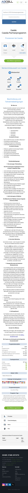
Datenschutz (18, 478)
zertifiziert (23, 397)
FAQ (16, 476)
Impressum (17, 479)
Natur (20, 397)
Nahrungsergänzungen (8, 395)
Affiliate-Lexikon (5, 471)
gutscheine (15, 401)
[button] (14, 21)
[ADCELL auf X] (12, 484)
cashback (6, 401)
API (3, 475)
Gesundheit (4, 399)
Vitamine (15, 395)
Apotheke (8, 398)
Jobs (16, 471)
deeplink (19, 401)
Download (4, 473)
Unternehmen (18, 469)
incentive (10, 401)
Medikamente (6, 397)
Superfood (19, 395)
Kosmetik (23, 395)
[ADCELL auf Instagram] (3, 484)
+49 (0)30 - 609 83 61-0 (16, 459)
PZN (26, 399)
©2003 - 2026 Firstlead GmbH (14, 489)
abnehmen (20, 398)
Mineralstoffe (11, 397)
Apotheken (22, 399)
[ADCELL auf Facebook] (6, 484)
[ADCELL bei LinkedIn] (9, 484)
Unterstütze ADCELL (6, 476)
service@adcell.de (9, 465)
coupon (22, 401)
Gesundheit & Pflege (14, 389)
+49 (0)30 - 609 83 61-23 (17, 461)
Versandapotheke (14, 398)
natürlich (16, 397)
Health (8, 399)
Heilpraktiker (12, 399)
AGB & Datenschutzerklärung (20, 474)
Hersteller (4, 398)
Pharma (24, 398)
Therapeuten (17, 399)
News (3, 469)
